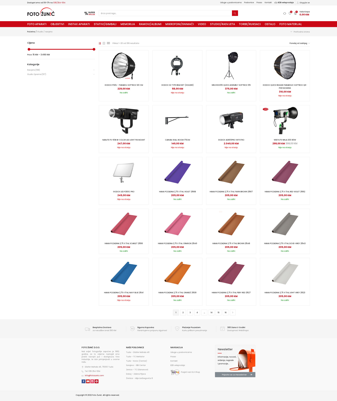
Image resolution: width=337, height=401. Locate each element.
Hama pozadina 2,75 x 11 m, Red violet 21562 (285, 191)
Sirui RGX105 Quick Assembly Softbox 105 (231, 85)
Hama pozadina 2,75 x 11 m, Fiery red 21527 (231, 292)
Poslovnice (249, 2)
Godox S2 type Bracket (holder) (177, 85)
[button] (302, 13)
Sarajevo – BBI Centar (136, 365)
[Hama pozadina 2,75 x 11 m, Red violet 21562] (285, 172)
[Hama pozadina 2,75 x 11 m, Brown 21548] (231, 224)
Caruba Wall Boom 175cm (177, 140)
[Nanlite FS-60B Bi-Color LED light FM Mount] (123, 120)
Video (202, 24)
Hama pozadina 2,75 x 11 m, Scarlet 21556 (124, 243)
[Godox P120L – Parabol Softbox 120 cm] (124, 65)
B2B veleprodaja (286, 2)
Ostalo (270, 24)
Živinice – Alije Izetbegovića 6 (139, 378)
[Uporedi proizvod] (143, 60)
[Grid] (100, 43)
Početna (31, 31)
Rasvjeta (33, 70)
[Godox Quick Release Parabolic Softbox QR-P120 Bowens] (285, 65)
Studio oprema (36, 74)
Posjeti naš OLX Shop (190, 372)
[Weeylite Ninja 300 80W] (285, 120)
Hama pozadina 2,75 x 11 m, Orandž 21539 (177, 292)
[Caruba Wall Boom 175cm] (177, 120)
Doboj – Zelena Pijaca (136, 374)
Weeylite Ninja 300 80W (285, 140)
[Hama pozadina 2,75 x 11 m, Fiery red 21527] (231, 273)
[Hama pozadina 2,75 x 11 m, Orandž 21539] (177, 273)
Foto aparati (36, 24)
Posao (259, 2)
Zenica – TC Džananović (137, 369)
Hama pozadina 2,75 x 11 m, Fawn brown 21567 (231, 191)
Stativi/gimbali (105, 24)
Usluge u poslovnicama (231, 2)
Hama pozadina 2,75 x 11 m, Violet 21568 (177, 191)
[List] (108, 43)
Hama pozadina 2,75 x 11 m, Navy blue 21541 (123, 292)
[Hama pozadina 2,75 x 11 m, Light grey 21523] (285, 273)
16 (226, 312)
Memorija (127, 24)
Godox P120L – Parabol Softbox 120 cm (124, 85)
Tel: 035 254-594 (92, 371)
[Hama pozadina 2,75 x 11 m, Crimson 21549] (177, 224)
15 (218, 312)
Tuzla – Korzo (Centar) (136, 361)
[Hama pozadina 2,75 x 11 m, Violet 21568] (177, 172)
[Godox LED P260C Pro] (124, 172)
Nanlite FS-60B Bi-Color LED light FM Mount (123, 140)
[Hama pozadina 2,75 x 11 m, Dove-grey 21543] (285, 224)
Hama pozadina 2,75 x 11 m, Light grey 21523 (285, 292)
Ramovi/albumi (150, 24)
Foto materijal (290, 24)
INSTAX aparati (79, 24)
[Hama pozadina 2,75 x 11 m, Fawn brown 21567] (231, 172)
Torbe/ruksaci (250, 24)
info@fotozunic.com (94, 375)
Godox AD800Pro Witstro (231, 140)
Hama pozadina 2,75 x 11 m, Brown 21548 (231, 243)
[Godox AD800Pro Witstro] (231, 120)
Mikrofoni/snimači (179, 24)
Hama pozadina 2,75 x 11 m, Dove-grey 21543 (285, 243)
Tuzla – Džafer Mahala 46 (137, 352)
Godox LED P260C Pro (123, 191)
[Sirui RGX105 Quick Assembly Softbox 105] (231, 65)
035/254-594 (59, 2)
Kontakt (268, 2)
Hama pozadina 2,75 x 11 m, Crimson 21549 (177, 243)
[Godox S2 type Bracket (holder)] (177, 65)
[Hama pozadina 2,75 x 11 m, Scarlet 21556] (124, 224)
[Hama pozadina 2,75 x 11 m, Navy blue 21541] (124, 273)
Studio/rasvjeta (222, 24)
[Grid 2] (104, 43)
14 (211, 312)
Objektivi (57, 24)
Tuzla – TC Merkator (135, 356)
